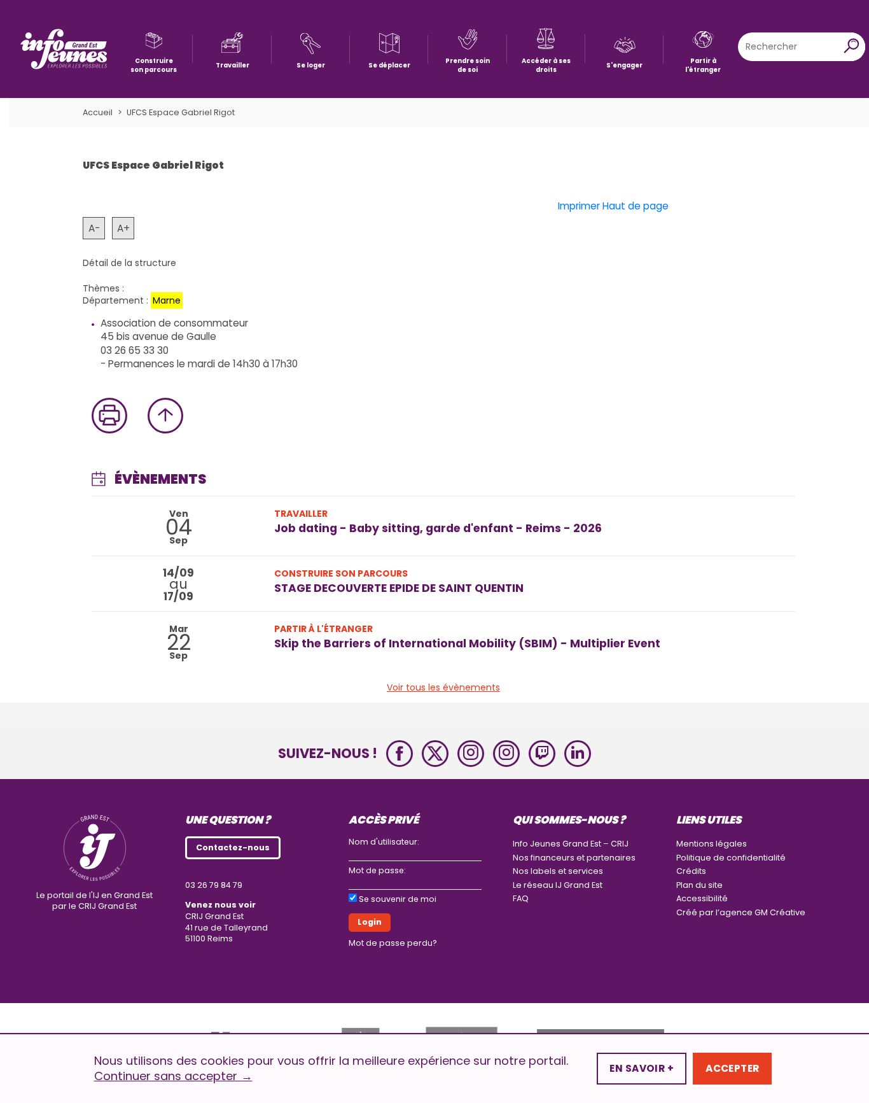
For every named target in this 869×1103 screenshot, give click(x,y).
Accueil (98, 112)
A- (94, 228)
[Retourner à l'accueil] (64, 49)
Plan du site (699, 885)
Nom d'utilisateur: (384, 841)
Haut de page (635, 206)
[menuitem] (154, 49)
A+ (123, 228)
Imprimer (579, 206)
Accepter (732, 1068)
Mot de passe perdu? (393, 943)
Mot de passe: (377, 870)
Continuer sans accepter (173, 1076)
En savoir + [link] (641, 1068)
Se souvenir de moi (397, 899)
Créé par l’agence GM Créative (740, 912)
